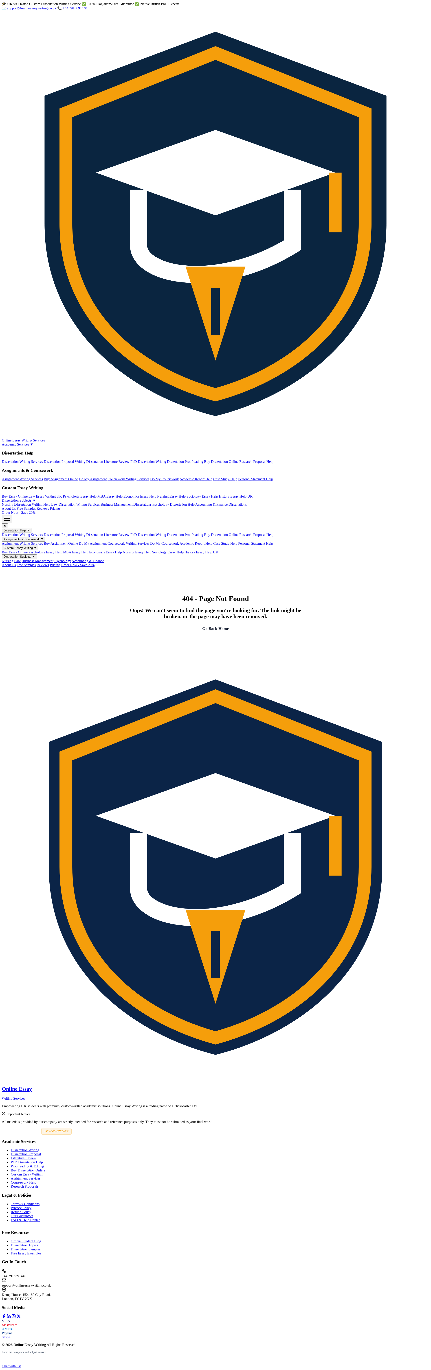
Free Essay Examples (26, 1253)
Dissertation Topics (24, 1245)
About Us (9, 508)
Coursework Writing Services (128, 479)
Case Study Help (225, 479)
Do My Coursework (164, 479)
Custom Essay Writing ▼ (20, 548)
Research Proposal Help (256, 461)
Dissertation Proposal (26, 1154)
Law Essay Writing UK (45, 496)
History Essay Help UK (236, 496)
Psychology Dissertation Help (173, 504)
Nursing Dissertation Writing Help (26, 504)
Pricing (55, 508)
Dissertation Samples (25, 1249)
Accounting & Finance (88, 561)
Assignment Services (25, 1178)
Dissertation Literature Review (108, 461)
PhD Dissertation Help (27, 1162)
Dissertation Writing (25, 1150)
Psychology (62, 561)
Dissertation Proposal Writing (64, 461)
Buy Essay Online (15, 496)
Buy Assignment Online (61, 479)
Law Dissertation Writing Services (75, 504)
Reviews (43, 508)
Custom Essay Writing (26, 1174)
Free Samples (26, 508)
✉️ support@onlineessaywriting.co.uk (29, 8)
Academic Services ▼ (17, 444)
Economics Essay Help (139, 496)
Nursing (7, 561)
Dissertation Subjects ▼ (19, 500)
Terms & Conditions (25, 1204)
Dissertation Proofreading (185, 461)
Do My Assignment (93, 479)
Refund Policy (21, 1212)
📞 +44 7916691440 (72, 8)
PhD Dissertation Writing (148, 461)
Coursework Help (23, 1182)
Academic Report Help (196, 479)
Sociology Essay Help (202, 496)
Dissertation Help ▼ (17, 530)
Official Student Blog (26, 1241)
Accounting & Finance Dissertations (221, 504)
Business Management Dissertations (126, 504)
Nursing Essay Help (171, 496)
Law (17, 561)
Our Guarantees (22, 1216)
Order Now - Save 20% (18, 512)
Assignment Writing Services (22, 479)
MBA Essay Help (110, 496)
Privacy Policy (21, 1208)
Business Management (37, 561)
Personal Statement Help (255, 479)
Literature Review (23, 1158)
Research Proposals (24, 1186)
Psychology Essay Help (80, 496)
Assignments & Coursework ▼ (24, 539)
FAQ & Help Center (25, 1220)
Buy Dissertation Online (221, 461)
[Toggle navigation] (7, 519)
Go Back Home (215, 628)
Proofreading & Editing (27, 1166)
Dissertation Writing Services (22, 461)
